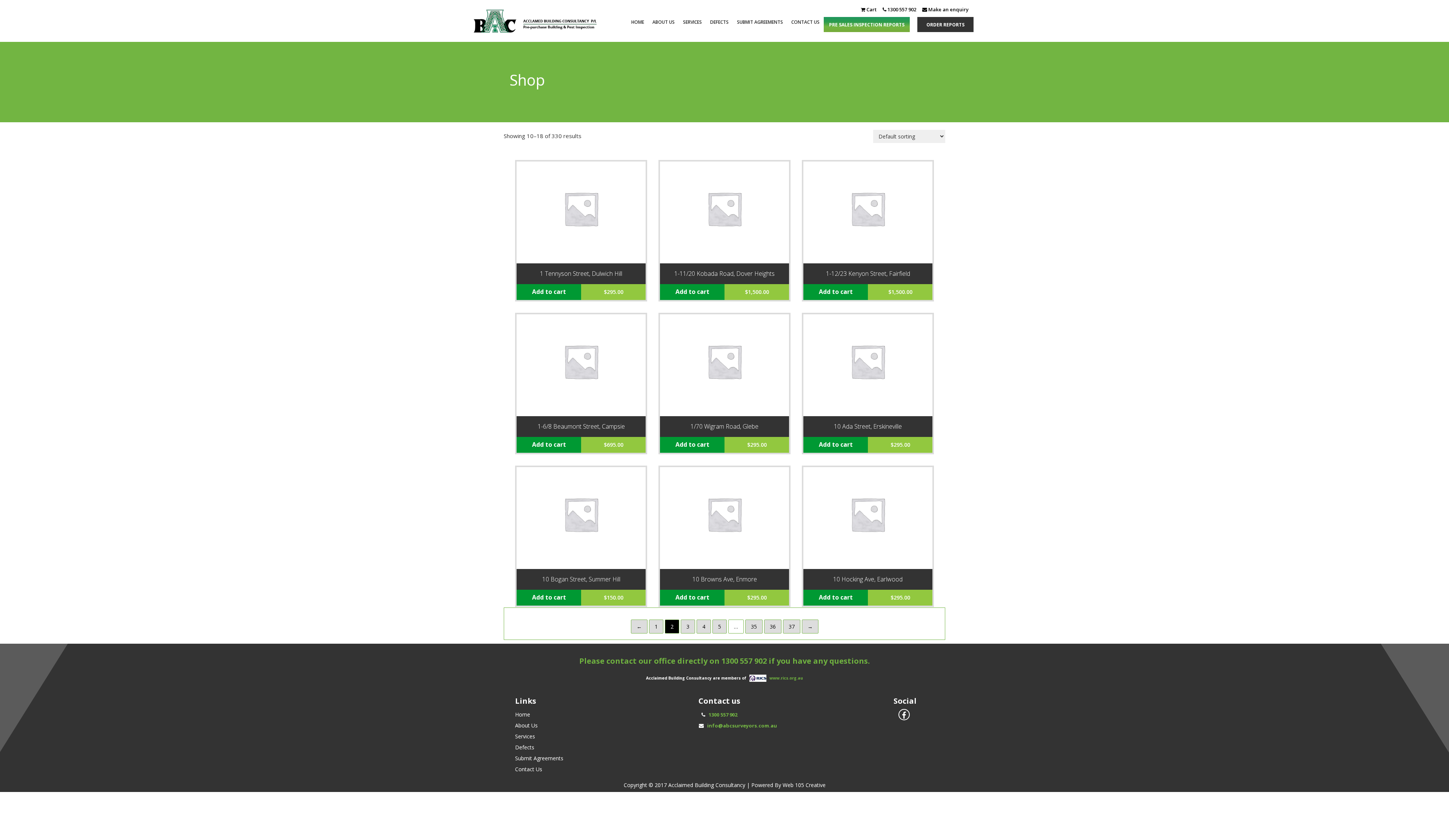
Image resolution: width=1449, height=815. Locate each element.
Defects (719, 22)
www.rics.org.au (786, 678)
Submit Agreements (760, 22)
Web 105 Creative (804, 785)
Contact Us (805, 22)
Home (637, 22)
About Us (663, 22)
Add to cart (549, 292)
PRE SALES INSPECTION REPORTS (866, 25)
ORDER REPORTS (945, 25)
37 (792, 626)
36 (773, 626)
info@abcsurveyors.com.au (742, 725)
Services (692, 22)
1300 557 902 (744, 661)
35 (754, 626)
